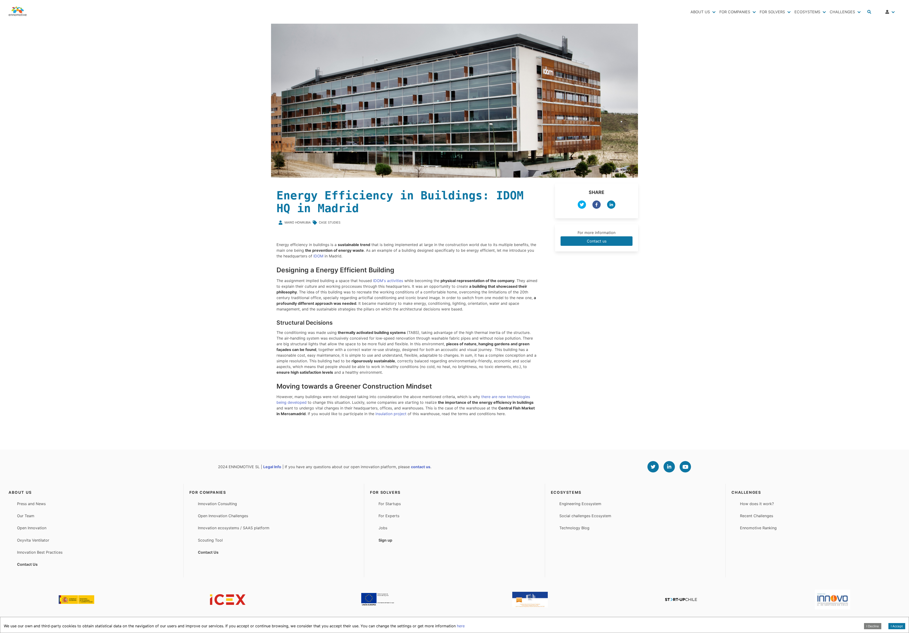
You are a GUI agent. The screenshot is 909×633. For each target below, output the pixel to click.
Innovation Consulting (217, 503)
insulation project (390, 413)
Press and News (31, 503)
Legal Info (272, 466)
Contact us (596, 241)
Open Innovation (31, 527)
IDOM (318, 256)
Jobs (383, 527)
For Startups (390, 503)
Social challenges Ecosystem (585, 515)
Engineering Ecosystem (580, 503)
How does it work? (757, 503)
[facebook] (596, 205)
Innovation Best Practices (39, 552)
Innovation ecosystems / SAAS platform (233, 527)
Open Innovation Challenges (223, 515)
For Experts (389, 515)
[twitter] (582, 205)
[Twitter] (653, 466)
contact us (420, 466)
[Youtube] (685, 466)
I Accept (897, 626)
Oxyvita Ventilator (33, 540)
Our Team (25, 515)
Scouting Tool (210, 540)
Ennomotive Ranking (758, 527)
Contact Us (27, 564)
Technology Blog (574, 527)
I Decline (872, 626)
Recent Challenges (756, 515)
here (461, 626)
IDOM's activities (388, 280)
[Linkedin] (669, 466)
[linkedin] (611, 205)
